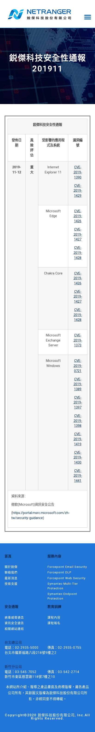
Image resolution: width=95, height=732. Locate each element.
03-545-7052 (25, 672)
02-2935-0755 (69, 648)
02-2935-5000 (27, 648)
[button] (87, 17)
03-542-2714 (68, 672)
